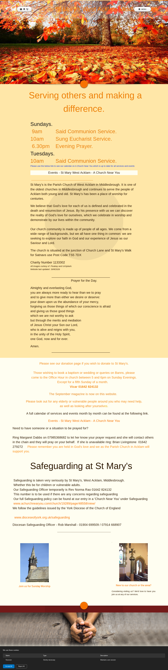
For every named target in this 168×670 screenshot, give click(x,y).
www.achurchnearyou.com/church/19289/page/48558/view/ (54, 503)
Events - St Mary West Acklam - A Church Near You (84, 172)
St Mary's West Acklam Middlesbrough (106, 9)
